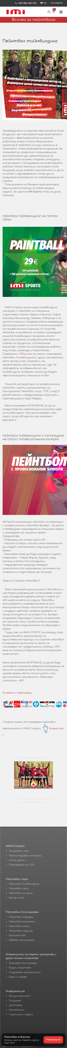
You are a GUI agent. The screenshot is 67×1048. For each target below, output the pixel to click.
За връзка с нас (19, 851)
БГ (45, 3)
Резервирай (53, 1039)
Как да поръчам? (20, 996)
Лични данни (17, 860)
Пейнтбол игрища (21, 931)
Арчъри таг (16, 897)
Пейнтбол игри (19, 888)
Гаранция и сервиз (21, 1014)
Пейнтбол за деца (21, 893)
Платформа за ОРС (22, 865)
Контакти (57, 3)
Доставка (15, 1005)
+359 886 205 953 (27, 3)
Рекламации (16, 1010)
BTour (23, 354)
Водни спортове (20, 967)
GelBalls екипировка (21, 940)
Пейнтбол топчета (22, 921)
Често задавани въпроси (25, 855)
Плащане (15, 1000)
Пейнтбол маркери (21, 917)
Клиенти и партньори (17, 693)
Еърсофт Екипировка (23, 963)
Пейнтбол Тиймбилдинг (24, 884)
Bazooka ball (17, 935)
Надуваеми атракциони (25, 972)
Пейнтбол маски (19, 926)
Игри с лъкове (18, 977)
